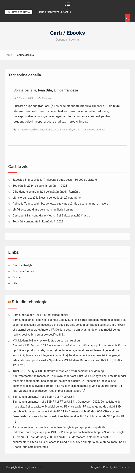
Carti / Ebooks (67, 33)
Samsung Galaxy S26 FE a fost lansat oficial (40, 315)
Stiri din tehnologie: (30, 301)
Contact (17, 277)
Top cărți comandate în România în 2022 (38, 221)
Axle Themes (121, 467)
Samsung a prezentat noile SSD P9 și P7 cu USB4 (43, 396)
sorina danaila (64, 129)
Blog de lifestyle (22, 265)
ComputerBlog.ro (23, 271)
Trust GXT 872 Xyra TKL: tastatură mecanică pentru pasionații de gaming (58, 371)
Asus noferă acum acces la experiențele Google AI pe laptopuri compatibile (59, 427)
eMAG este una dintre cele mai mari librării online (43, 209)
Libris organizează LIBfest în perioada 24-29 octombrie (47, 197)
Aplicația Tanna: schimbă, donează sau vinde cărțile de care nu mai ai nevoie (60, 203)
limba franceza (48, 129)
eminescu (23, 129)
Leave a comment (96, 129)
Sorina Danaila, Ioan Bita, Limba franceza (46, 90)
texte (76, 129)
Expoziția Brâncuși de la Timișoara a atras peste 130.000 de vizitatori (55, 179)
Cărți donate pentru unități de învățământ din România (46, 191)
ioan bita (33, 129)
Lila (15, 283)
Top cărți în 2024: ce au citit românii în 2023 (40, 185)
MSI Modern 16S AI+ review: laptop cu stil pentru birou (46, 340)
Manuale (47, 98)
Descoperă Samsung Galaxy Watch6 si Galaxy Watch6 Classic (51, 215)
